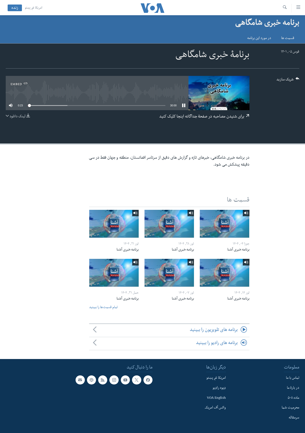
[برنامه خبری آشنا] (224, 224)
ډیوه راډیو (219, 388)
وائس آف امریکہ (215, 408)
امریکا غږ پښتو (33, 8)
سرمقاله (294, 418)
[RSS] (102, 379)
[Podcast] (91, 379)
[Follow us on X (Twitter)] (136, 379)
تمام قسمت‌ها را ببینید (103, 308)
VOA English (216, 398)
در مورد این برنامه (259, 38)
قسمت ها (287, 38)
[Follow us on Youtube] (125, 379)
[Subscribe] (80, 379)
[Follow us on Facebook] (147, 379)
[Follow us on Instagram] (113, 379)
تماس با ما (292, 378)
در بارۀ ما (293, 388)
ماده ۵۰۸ (293, 398)
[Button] (287, 81)
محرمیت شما (290, 408)
